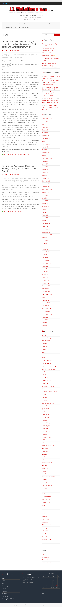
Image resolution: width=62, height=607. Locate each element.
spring (44, 513)
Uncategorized (46, 528)
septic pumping (46, 496)
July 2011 (45, 269)
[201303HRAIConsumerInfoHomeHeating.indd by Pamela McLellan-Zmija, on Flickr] (15, 154)
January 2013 (46, 223)
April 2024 (45, 133)
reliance (44, 488)
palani (45, 105)
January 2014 (46, 212)
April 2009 (45, 325)
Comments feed (46, 560)
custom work (46, 377)
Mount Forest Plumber (13, 181)
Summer (44, 516)
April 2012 (45, 249)
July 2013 (45, 218)
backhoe (44, 343)
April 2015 (45, 172)
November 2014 (46, 184)
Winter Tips (45, 545)
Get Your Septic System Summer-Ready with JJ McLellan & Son (49, 50)
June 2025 (45, 121)
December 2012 (46, 226)
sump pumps (45, 519)
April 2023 (45, 141)
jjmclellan (44, 454)
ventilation (45, 536)
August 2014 (45, 192)
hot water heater (47, 437)
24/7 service (45, 335)
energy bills (24, 54)
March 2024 (45, 135)
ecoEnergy (45, 383)
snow (43, 505)
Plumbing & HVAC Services (22, 27)
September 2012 (47, 235)
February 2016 (46, 155)
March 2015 (45, 175)
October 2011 (46, 260)
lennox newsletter (47, 462)
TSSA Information (47, 525)
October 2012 (46, 232)
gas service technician (48, 403)
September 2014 (47, 189)
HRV (43, 440)
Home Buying (46, 426)
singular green (46, 502)
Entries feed (45, 557)
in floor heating (46, 448)
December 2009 (46, 306)
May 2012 (45, 246)
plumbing (44, 482)
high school (45, 417)
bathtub (44, 349)
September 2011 (47, 263)
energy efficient (31, 54)
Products (44, 24)
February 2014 (46, 209)
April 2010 (45, 297)
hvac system (11, 55)
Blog (20, 24)
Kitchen (44, 457)
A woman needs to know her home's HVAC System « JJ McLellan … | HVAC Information (51, 78)
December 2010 (46, 286)
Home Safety (46, 431)
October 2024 (46, 130)
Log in (44, 554)
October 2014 (46, 186)
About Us (13, 24)
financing (44, 394)
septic (44, 494)
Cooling (37, 178)
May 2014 (45, 201)
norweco (44, 479)
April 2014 (45, 203)
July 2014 (45, 195)
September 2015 (47, 158)
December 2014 (46, 181)
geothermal (45, 409)
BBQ (43, 352)
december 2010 (46, 380)
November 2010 (46, 289)
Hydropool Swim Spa (48, 445)
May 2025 (45, 124)
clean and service (31, 178)
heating (44, 411)
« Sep (43, 593)
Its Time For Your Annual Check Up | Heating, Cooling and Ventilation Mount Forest (19, 168)
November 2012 (46, 229)
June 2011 (45, 272)
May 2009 (45, 323)
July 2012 (45, 240)
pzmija (5, 50)
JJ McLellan (15, 50)
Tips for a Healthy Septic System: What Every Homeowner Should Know (49, 65)
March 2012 (45, 252)
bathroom (45, 346)
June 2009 (45, 320)
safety (44, 491)
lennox (44, 460)
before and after (46, 355)
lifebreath (44, 465)
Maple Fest (45, 468)
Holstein (44, 420)
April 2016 (45, 150)
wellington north (46, 539)
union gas (45, 530)
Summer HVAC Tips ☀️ (48, 55)
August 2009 (45, 317)
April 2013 (45, 221)
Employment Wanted (48, 386)
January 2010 (46, 303)
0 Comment (19, 57)
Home (6, 24)
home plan (45, 428)
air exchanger (46, 341)
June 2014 (45, 198)
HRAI (7, 55)
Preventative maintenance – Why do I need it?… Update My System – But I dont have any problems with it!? (19, 44)
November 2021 (46, 144)
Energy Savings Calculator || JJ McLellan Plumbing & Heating (50, 94)
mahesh (46, 92)
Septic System (46, 499)
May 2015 (45, 169)
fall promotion (46, 389)
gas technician (46, 406)
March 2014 (45, 206)
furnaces (44, 400)
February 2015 (46, 178)
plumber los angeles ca (50, 98)
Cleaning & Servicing (48, 360)
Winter (44, 542)
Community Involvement (49, 366)
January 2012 (46, 257)
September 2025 (47, 118)
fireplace (44, 397)
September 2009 (47, 314)
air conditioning (18, 54)
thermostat (45, 522)
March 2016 (45, 152)
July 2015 (45, 164)
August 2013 (45, 215)
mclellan (44, 471)
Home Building (46, 423)
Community (27, 24)
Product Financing (47, 485)
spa (43, 508)
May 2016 (45, 147)
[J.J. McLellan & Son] (31, 7)
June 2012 (45, 243)
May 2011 (45, 274)
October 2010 (46, 291)
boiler (43, 358)
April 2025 (45, 127)
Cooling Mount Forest (6, 180)
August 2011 (45, 266)
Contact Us (36, 24)
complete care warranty (49, 369)
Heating (17, 180)
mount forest (33, 180)
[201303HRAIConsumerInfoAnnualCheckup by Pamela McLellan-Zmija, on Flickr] (14, 211)
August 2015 (45, 161)
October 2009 (46, 311)
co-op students (46, 363)
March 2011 (45, 280)
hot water (45, 434)
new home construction (48, 477)
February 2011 (46, 283)
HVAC (23, 180)
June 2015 (45, 167)
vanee (44, 533)
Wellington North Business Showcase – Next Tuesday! (50, 107)
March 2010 (45, 300)
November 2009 (46, 308)
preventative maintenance (19, 55)
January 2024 (46, 138)
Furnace (13, 180)
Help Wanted (45, 414)
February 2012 (46, 255)
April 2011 (45, 277)
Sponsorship (45, 511)
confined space (46, 372)
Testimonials (8, 27)
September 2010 (47, 294)
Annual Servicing (23, 178)
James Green (47, 87)
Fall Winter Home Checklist (49, 392)
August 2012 (45, 238)
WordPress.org (46, 563)
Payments (52, 24)
